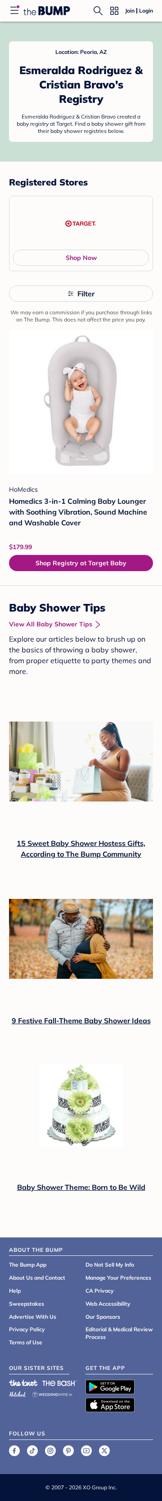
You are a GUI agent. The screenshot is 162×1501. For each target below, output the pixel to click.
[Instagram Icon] (50, 1450)
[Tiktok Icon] (32, 1450)
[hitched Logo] (17, 1393)
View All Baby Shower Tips (50, 624)
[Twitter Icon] (104, 1450)
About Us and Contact (37, 1277)
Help (15, 1290)
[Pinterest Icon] (68, 1450)
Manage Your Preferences (118, 1277)
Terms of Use (25, 1342)
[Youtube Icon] (86, 1450)
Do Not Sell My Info (110, 1264)
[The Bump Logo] (46, 10)
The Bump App (27, 1264)
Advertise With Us (32, 1316)
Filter (85, 293)
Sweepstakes (26, 1303)
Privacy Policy (27, 1329)
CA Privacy (100, 1290)
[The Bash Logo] (59, 1383)
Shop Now (81, 258)
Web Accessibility (108, 1303)
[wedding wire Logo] (52, 1393)
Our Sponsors (103, 1316)
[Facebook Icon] (14, 1450)
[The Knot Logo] (23, 1383)
